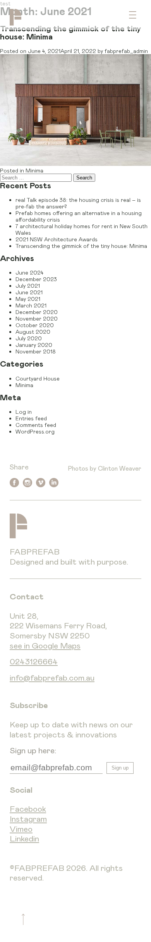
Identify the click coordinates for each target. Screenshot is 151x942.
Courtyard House (37, 378)
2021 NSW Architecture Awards (56, 239)
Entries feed (31, 418)
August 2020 (32, 331)
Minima (34, 170)
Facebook (28, 809)
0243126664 (34, 662)
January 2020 (33, 344)
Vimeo (21, 829)
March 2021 (30, 305)
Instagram (28, 819)
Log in (23, 411)
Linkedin (24, 839)
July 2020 (28, 338)
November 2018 (35, 351)
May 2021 (27, 298)
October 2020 (34, 325)
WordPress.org (35, 431)
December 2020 (36, 312)
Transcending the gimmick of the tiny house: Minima (81, 245)
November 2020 (36, 318)
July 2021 (27, 285)
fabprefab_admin (126, 51)
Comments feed (35, 425)
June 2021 (29, 292)
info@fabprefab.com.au (52, 678)
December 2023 (36, 279)
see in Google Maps (45, 646)
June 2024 (29, 272)
